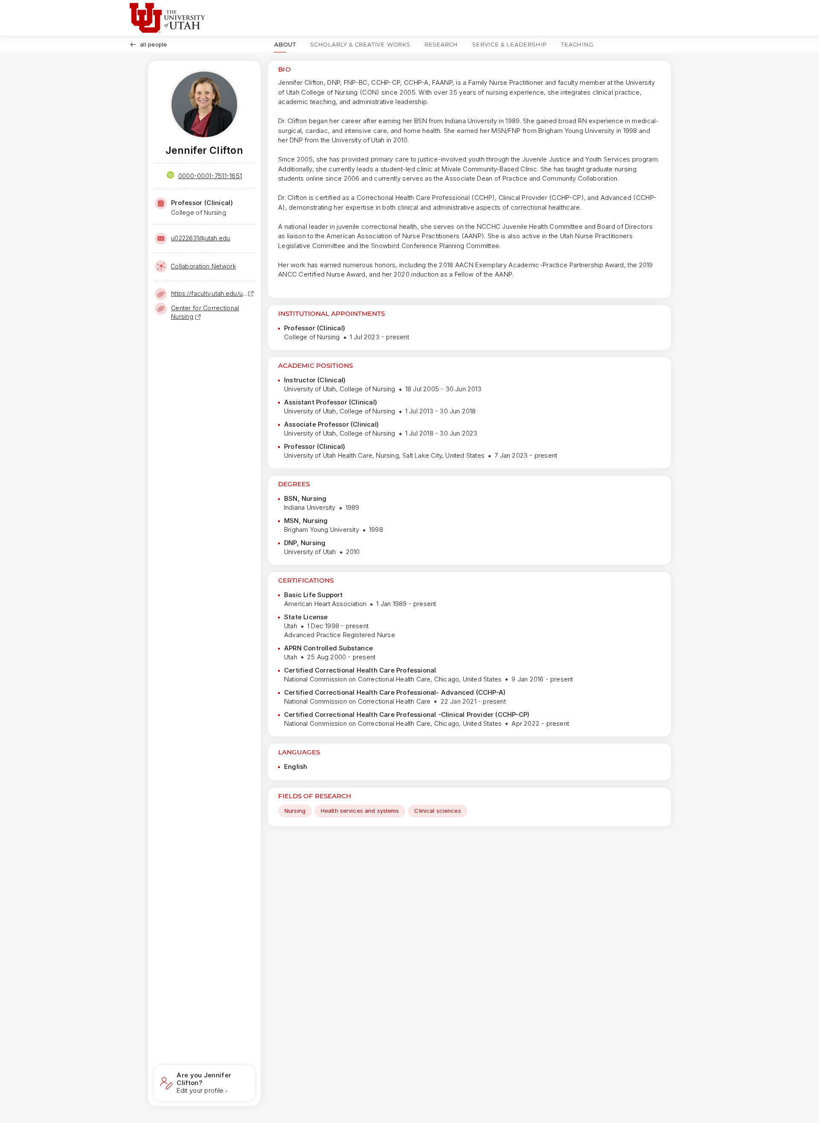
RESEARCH (441, 44)
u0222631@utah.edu (200, 238)
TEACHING (577, 44)
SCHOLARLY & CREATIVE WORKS (360, 44)
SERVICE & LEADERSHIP (509, 44)
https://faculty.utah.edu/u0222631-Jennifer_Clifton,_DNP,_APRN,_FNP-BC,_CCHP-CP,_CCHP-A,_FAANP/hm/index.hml (209, 293)
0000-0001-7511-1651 (210, 176)
